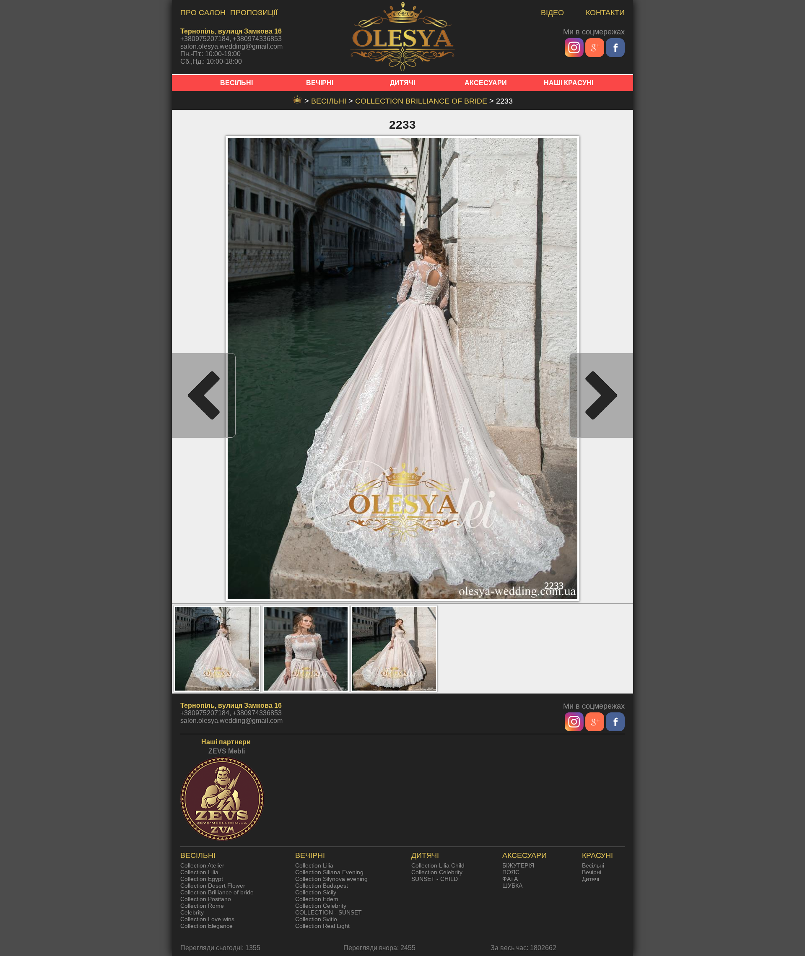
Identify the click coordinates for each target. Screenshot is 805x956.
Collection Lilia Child (438, 865)
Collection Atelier (202, 865)
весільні (329, 101)
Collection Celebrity (320, 905)
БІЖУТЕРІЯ (518, 865)
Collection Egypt (201, 878)
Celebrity (192, 912)
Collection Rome (202, 905)
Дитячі (590, 878)
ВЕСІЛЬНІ (236, 82)
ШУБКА (512, 885)
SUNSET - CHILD (434, 878)
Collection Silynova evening (331, 878)
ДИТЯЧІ (402, 82)
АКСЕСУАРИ (486, 82)
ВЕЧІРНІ (319, 82)
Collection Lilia (199, 872)
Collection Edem (316, 899)
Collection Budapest (321, 885)
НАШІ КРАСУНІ (568, 82)
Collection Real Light (322, 925)
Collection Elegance (206, 925)
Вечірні (591, 872)
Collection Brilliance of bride (422, 101)
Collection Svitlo (316, 919)
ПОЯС (510, 872)
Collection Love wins (207, 919)
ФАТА (510, 878)
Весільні (593, 865)
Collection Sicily (315, 892)
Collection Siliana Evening (329, 872)
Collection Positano (205, 899)
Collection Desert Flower (212, 885)
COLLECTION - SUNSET (328, 912)
